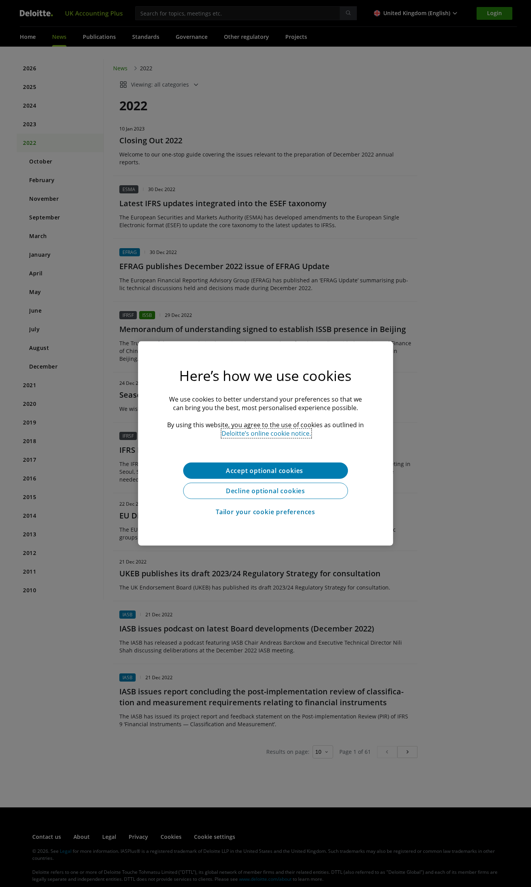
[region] (265, 443)
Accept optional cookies (265, 470)
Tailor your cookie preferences (265, 512)
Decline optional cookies (265, 491)
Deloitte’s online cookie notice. (266, 433)
